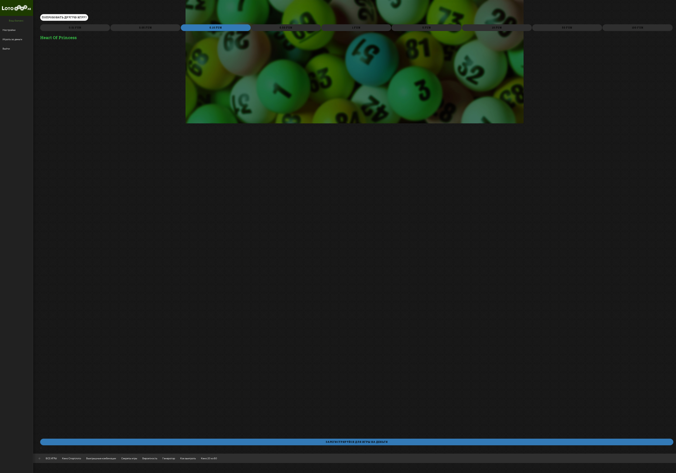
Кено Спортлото (71, 458)
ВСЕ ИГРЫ (51, 458)
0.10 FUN (215, 27)
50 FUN (567, 27)
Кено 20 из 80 (209, 458)
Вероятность (149, 458)
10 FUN (497, 27)
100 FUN (637, 27)
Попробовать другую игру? (64, 17)
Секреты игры (129, 458)
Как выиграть (188, 458)
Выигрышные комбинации (101, 458)
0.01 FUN (75, 27)
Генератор (168, 458)
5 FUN (426, 27)
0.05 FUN (145, 27)
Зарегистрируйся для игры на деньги (357, 442)
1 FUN (356, 27)
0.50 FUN (286, 27)
